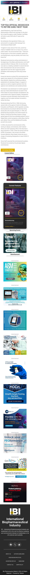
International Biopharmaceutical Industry (15, 522)
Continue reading (9, 226)
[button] (8, 150)
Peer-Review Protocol (15, 557)
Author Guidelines (19, 554)
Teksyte (21, 573)
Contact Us (10, 564)
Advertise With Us (11, 561)
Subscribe (21, 561)
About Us (8, 554)
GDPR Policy (19, 564)
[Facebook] (11, 545)
